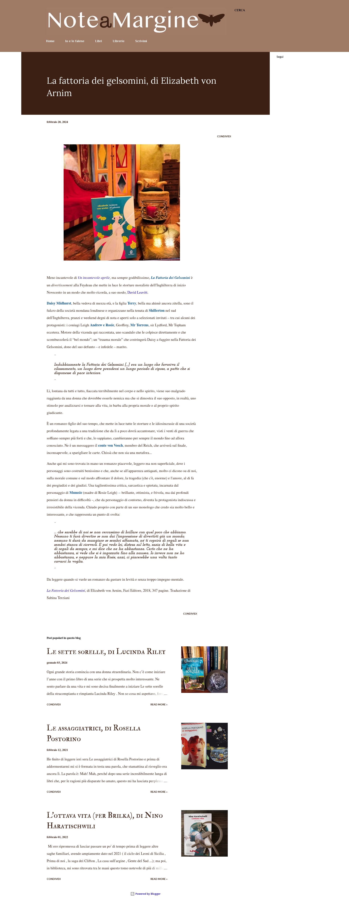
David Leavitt (137, 292)
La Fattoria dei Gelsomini (66, 590)
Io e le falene (74, 41)
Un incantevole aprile (94, 277)
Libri (98, 41)
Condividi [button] (224, 136)
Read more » (159, 704)
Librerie (119, 41)
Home (50, 41)
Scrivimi (141, 41)
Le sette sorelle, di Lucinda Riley (106, 652)
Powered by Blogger (148, 893)
